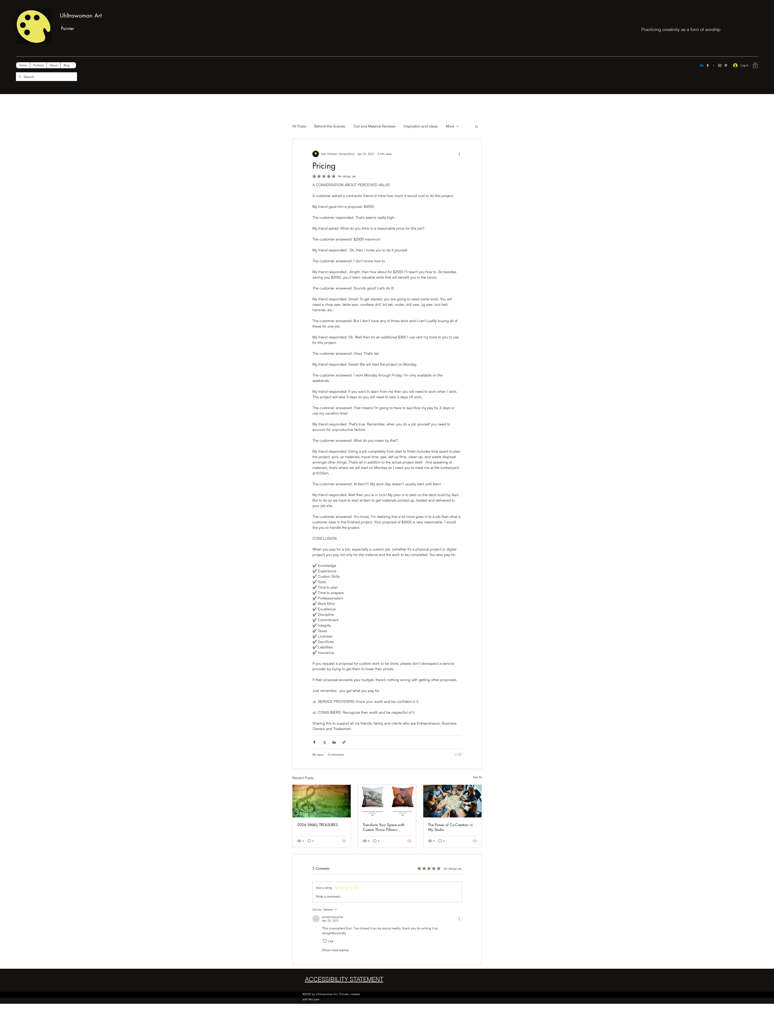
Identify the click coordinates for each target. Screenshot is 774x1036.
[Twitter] (714, 65)
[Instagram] (720, 65)
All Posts (299, 126)
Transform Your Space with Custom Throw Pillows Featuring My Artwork (384, 827)
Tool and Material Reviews (374, 126)
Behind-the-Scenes (329, 126)
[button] (755, 65)
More (450, 126)
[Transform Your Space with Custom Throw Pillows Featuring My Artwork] (387, 801)
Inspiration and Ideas (421, 126)
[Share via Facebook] (314, 742)
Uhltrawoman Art (81, 15)
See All (477, 777)
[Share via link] (344, 742)
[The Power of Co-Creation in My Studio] (452, 801)
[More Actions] (459, 918)
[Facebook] (708, 65)
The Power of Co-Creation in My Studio (450, 827)
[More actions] (459, 153)
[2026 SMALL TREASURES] (321, 801)
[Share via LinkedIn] (334, 742)
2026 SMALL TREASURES (317, 824)
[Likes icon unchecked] (324, 941)
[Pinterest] (726, 65)
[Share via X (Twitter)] (324, 742)
